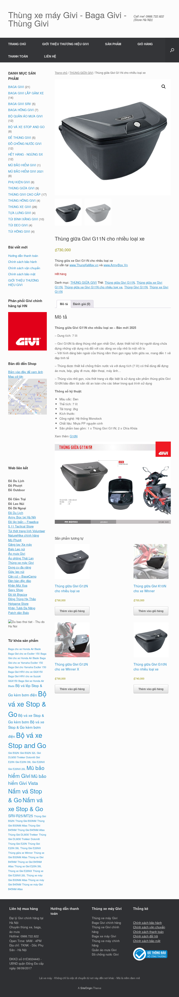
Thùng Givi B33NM (25, 821)
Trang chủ (61, 73)
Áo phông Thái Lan (21, 558)
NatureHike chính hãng (23, 535)
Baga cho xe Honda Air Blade (24, 649)
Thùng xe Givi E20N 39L (27, 866)
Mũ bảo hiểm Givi (26, 771)
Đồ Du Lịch (15, 512)
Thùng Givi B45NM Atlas (31, 830)
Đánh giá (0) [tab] (81, 304)
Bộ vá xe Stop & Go (27, 703)
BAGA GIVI (16, 87)
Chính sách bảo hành (22, 261)
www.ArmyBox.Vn (115, 265)
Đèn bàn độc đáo (19, 580)
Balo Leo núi (16, 549)
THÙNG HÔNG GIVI (22, 200)
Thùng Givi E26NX (30, 848)
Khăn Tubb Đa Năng (21, 608)
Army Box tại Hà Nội (22, 517)
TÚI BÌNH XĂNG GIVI (23, 219)
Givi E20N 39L (23, 762)
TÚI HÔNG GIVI (19, 231)
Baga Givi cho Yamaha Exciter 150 (27, 667)
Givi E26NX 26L (17, 769)
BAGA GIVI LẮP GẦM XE (26, 93)
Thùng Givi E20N (17, 843)
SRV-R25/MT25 (20, 815)
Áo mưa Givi (16, 553)
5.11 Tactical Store (21, 526)
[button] (172, 50)
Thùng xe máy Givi (21, 562)
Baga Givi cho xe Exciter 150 (24, 653)
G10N (73, 436)
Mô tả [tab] (64, 304)
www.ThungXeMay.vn (83, 265)
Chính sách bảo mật (21, 274)
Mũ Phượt (14, 540)
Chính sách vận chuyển (24, 268)
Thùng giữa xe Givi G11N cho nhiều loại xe (93, 287)
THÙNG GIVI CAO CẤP (24, 194)
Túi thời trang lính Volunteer (26, 531)
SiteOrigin (86, 988)
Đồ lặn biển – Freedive (23, 522)
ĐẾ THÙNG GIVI (19, 137)
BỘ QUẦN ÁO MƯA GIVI (25, 116)
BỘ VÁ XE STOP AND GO (26, 127)
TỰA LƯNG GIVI (19, 213)
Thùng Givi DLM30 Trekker (23, 834)
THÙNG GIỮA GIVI (81, 73)
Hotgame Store (18, 603)
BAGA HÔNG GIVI (21, 110)
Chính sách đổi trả (145, 936)
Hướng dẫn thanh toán (23, 255)
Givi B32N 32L (28, 753)
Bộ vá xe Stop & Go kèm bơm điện (26, 729)
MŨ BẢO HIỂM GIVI (22, 165)
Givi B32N (13, 753)
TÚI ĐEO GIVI (18, 225)
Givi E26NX (38, 762)
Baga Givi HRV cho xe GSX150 (25, 672)
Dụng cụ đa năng (19, 567)
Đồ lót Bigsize (17, 594)
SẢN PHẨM (113, 44)
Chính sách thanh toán (148, 931)
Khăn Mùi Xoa (17, 585)
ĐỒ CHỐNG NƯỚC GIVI (24, 143)
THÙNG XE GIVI (19, 206)
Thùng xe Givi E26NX (20, 871)
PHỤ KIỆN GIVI (19, 182)
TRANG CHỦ (17, 44)
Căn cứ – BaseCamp (22, 576)
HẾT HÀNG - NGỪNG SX (25, 154)
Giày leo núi (16, 571)
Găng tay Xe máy (20, 544)
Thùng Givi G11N (136, 287)
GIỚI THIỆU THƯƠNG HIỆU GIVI (65, 44)
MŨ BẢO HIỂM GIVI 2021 (26, 171)
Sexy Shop (15, 590)
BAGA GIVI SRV (19, 104)
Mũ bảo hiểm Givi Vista (27, 779)
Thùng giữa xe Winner (20, 852)
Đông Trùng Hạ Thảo (22, 599)
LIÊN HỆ (50, 56)
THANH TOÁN (18, 56)
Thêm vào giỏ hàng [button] (72, 611)
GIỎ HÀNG (145, 44)
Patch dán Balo (18, 612)
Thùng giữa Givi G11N (120, 282)
